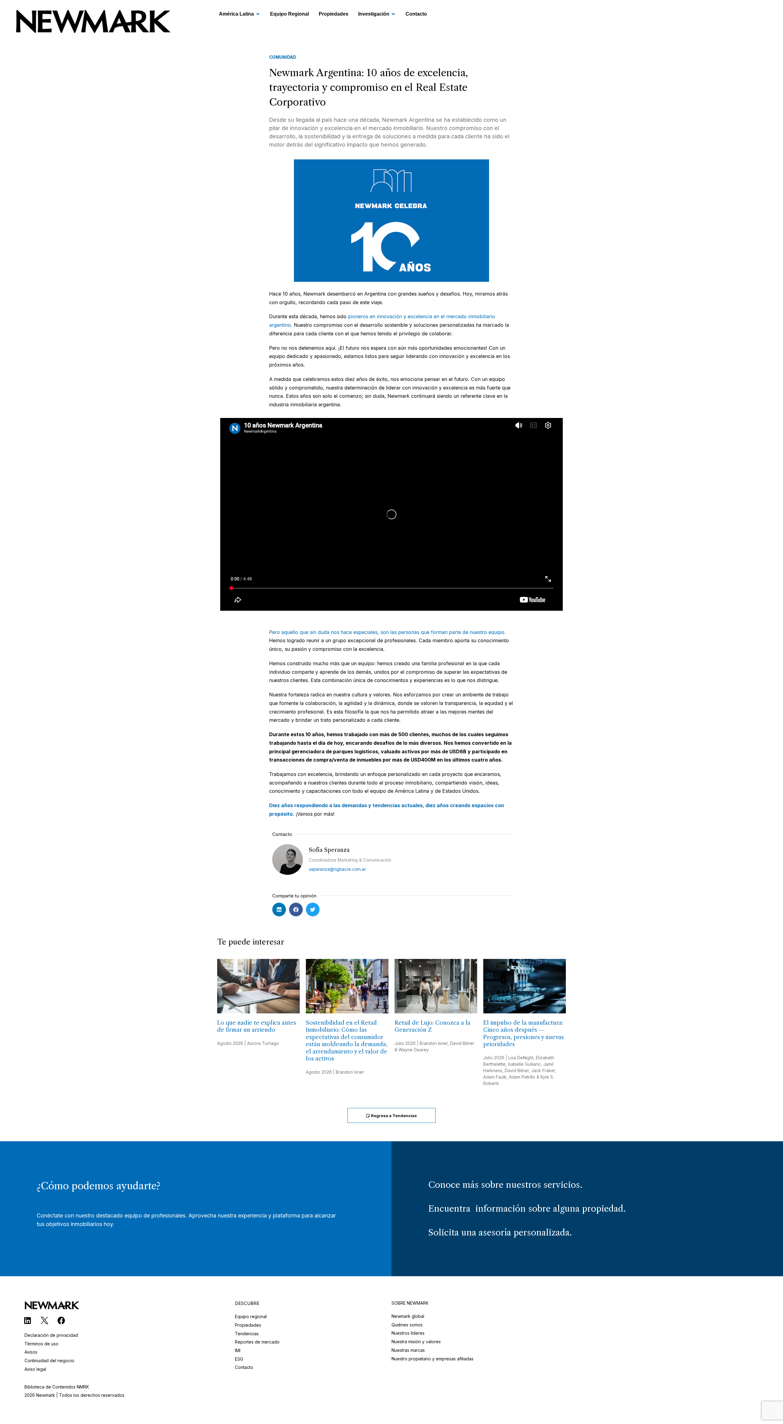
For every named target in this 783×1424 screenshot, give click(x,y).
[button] (279, 909)
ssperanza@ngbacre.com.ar (337, 869)
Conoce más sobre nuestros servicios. (505, 1185)
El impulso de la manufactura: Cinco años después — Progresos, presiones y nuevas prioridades (523, 1034)
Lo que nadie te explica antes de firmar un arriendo (256, 1026)
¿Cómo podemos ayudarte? (98, 1186)
